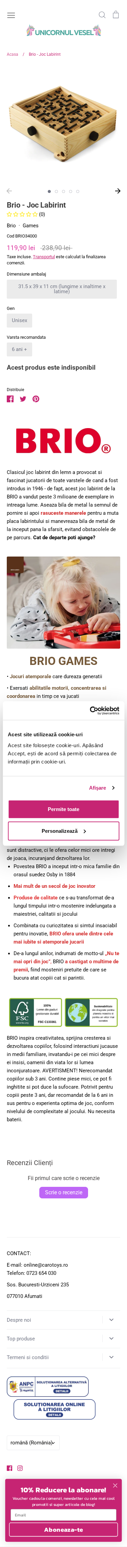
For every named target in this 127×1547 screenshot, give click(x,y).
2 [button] (56, 191)
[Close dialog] (115, 1485)
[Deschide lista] (111, 1319)
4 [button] (70, 191)
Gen (11, 308)
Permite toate (63, 809)
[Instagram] (17, 1468)
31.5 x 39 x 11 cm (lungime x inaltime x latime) (61, 289)
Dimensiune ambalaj (26, 274)
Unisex (19, 320)
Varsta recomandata (26, 337)
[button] (23, 214)
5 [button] (77, 191)
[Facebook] (7, 1468)
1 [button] (49, 191)
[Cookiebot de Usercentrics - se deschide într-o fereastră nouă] (90, 710)
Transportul (44, 256)
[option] (63, 125)
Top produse (21, 1339)
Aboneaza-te (63, 1529)
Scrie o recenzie (63, 1192)
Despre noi (19, 1320)
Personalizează (60, 830)
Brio (11, 226)
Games (31, 226)
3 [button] (63, 191)
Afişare (97, 788)
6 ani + (19, 349)
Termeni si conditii (28, 1357)
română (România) (31, 1443)
